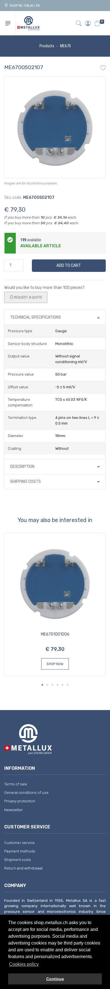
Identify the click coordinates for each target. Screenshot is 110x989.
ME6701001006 (55, 634)
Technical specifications (35, 317)
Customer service (19, 843)
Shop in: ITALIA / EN (24, 5)
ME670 (65, 46)
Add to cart (68, 265)
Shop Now (55, 664)
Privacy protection (19, 801)
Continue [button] (55, 979)
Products (46, 46)
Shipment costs (17, 860)
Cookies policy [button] (24, 964)
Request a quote (27, 297)
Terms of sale (15, 784)
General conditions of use (26, 792)
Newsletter (13, 810)
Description (22, 466)
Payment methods (19, 851)
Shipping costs (25, 481)
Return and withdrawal (23, 868)
